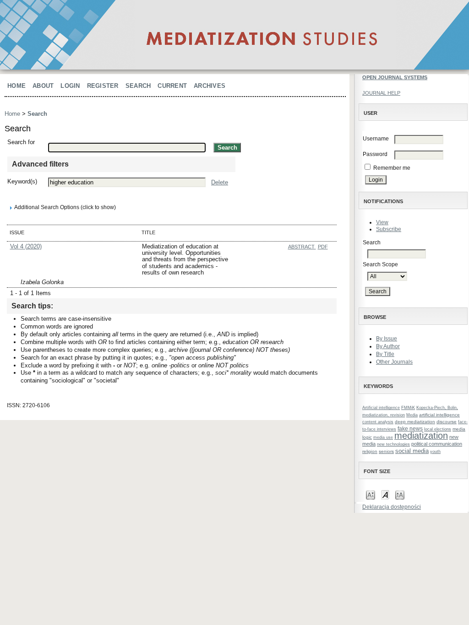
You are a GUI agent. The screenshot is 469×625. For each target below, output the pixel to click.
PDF (323, 246)
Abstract (302, 246)
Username (376, 138)
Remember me (391, 168)
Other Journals (394, 362)
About (43, 85)
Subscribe (388, 229)
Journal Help (381, 93)
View (382, 222)
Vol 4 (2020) (26, 246)
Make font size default (385, 494)
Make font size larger (399, 494)
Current (172, 85)
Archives (209, 85)
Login (70, 85)
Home (16, 85)
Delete (219, 182)
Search (138, 85)
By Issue (386, 338)
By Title (385, 354)
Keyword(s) (22, 181)
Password (375, 154)
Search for (21, 142)
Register (103, 85)
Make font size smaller (370, 494)
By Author (388, 346)
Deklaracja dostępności (391, 507)
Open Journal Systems (394, 77)
